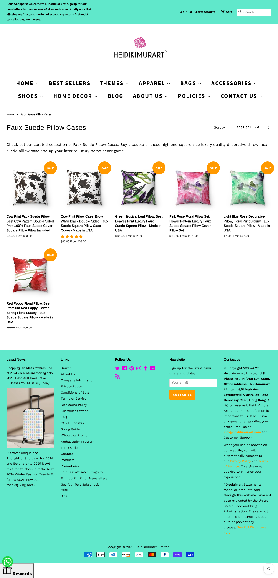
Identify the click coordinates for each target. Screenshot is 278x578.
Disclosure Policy (74, 405)
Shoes (29, 96)
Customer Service (74, 411)
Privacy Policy (71, 386)
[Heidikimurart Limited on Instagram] (138, 369)
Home (10, 114)
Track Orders (71, 448)
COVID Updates (72, 423)
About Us (148, 96)
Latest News (16, 359)
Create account (204, 12)
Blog (116, 96)
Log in (183, 12)
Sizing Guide (70, 429)
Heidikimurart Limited (153, 547)
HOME (25, 83)
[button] (72, 236)
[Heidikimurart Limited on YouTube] (152, 369)
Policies (192, 96)
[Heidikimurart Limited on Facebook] (124, 369)
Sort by (220, 127)
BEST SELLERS (69, 83)
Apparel (153, 83)
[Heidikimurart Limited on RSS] (117, 377)
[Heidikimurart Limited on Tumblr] (145, 369)
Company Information (77, 380)
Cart (229, 12)
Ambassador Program (77, 442)
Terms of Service (73, 398)
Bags (189, 83)
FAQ (64, 417)
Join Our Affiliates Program (82, 472)
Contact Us (240, 96)
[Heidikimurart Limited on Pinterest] (131, 369)
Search (66, 368)
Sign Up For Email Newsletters (84, 478)
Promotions (70, 466)
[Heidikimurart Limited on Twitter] (117, 369)
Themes (112, 83)
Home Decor (73, 96)
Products (68, 460)
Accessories (232, 83)
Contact (67, 454)
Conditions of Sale (75, 392)
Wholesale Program (76, 435)
